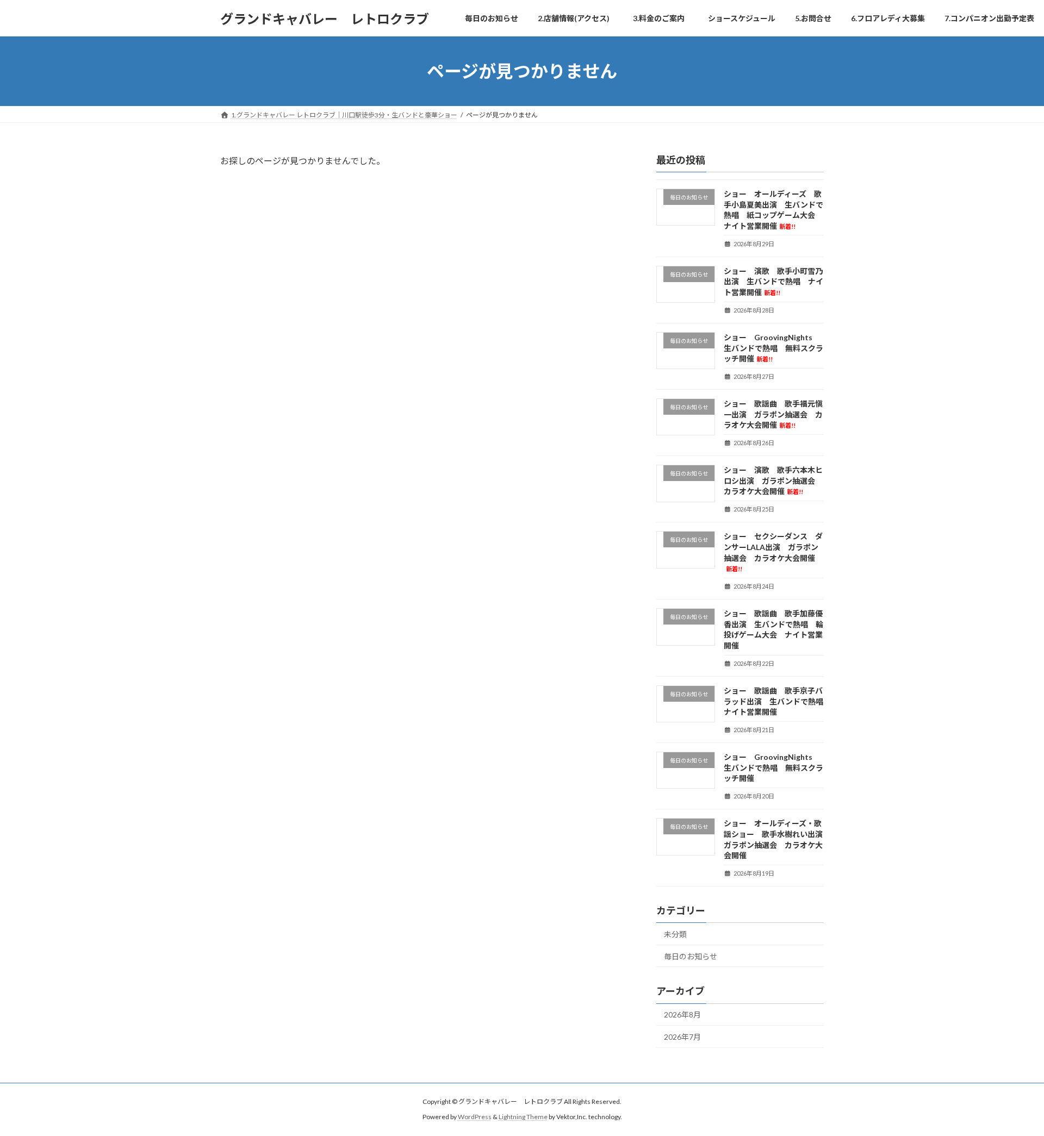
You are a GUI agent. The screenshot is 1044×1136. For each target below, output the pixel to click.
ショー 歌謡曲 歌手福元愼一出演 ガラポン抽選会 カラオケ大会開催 (773, 414)
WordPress (475, 1117)
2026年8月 (682, 1015)
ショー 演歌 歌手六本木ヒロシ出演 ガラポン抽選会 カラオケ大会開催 (773, 480)
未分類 (675, 934)
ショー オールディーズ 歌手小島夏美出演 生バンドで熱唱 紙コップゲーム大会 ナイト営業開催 (773, 209)
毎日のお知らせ (690, 956)
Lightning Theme (523, 1117)
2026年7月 (682, 1036)
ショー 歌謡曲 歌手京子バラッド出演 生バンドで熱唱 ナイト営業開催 (777, 701)
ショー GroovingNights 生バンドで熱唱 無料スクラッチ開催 (773, 348)
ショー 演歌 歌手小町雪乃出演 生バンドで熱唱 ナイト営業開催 (773, 281)
